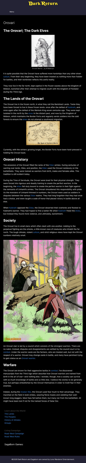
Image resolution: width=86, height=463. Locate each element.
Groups (7, 423)
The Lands (9, 414)
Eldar (51, 165)
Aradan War (25, 392)
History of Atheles (12, 420)
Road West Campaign (14, 433)
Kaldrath (71, 107)
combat (6, 352)
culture (6, 76)
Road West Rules (12, 436)
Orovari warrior (28, 358)
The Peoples (10, 417)
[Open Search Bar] (78, 11)
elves (30, 113)
